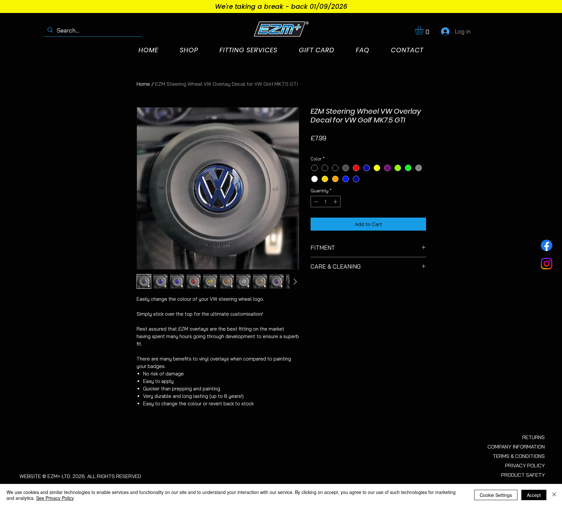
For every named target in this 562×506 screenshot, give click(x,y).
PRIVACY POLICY (525, 465)
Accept (534, 495)
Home (143, 84)
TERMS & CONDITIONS (519, 456)
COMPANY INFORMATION (516, 446)
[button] (424, 30)
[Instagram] (546, 263)
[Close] (554, 495)
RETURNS (533, 437)
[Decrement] (315, 201)
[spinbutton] (325, 201)
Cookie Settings (496, 495)
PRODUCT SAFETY (523, 475)
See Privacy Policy (55, 498)
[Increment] (336, 201)
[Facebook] (546, 245)
